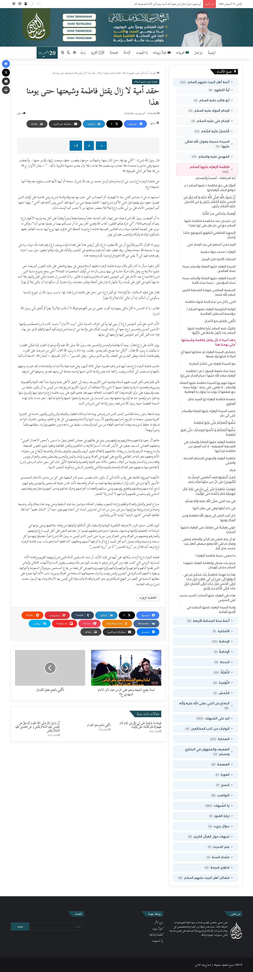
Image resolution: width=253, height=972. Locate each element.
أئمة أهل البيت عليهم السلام (135, 73)
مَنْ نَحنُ (198, 53)
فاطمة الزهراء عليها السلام (109, 73)
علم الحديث (218, 847)
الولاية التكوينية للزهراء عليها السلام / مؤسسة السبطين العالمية (211, 311)
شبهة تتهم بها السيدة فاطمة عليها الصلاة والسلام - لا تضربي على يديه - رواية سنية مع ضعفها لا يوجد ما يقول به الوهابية (208, 387)
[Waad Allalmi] (126, 27)
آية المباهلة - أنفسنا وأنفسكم (216, 178)
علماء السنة (218, 857)
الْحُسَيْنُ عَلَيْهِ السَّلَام (212, 131)
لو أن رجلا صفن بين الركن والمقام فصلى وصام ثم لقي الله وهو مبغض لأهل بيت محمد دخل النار (209, 543)
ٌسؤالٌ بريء (158, 928)
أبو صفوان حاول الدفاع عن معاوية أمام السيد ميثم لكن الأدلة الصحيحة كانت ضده (164, 4)
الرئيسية (153, 73)
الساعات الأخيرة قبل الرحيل (219, 259)
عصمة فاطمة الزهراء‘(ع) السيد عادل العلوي (212, 401)
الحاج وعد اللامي (203, 964)
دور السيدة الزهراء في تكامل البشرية (212, 364)
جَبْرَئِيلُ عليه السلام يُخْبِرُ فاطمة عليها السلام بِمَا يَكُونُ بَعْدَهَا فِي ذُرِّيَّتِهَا (212, 331)
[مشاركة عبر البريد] (6, 81)
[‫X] (6, 73)
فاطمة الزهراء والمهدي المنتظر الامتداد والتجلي (209, 460)
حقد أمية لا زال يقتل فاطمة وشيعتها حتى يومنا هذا (208, 342)
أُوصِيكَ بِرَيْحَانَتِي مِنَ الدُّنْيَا (219, 214)
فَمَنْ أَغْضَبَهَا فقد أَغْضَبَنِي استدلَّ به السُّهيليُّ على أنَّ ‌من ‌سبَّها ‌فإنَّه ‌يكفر (212, 479)
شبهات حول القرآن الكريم (208, 836)
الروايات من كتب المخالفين (207, 728)
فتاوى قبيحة (217, 867)
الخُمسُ (221, 693)
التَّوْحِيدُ (221, 682)
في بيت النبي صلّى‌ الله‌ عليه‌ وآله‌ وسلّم (210, 501)
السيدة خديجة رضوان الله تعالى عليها (207, 144)
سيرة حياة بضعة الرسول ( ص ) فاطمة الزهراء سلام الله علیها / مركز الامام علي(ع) (208, 373)
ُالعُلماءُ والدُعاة (156, 934)
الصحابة (220, 739)
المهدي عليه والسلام (210, 156)
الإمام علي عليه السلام (210, 121)
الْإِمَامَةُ (127, 53)
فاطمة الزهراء (147, 597)
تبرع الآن (158, 922)
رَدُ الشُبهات (217, 805)
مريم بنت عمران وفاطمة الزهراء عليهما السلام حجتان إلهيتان (209, 565)
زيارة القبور (219, 816)
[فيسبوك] (6, 64)
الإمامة (220, 641)
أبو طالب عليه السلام (211, 100)
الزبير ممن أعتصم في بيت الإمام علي (211, 245)
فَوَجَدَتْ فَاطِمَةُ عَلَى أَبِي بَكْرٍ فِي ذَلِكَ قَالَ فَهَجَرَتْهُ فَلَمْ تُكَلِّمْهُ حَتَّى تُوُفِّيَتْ (140, 725)
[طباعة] (6, 90)
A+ (76, 145)
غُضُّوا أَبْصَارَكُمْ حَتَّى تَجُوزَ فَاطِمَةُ (215, 423)
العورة (222, 774)
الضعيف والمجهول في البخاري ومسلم (207, 751)
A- (101, 146)
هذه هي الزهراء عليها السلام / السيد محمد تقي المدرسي (208, 598)
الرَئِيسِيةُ (212, 53)
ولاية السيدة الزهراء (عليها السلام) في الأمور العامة (211, 610)
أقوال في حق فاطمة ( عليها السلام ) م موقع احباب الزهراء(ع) (210, 188)
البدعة (222, 662)
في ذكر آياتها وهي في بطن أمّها (214, 508)
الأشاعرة (221, 631)
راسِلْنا (83, 53)
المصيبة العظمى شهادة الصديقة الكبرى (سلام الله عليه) (209, 292)
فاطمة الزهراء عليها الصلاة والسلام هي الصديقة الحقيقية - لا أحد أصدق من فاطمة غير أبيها (210, 446)
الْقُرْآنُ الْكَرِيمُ (97, 53)
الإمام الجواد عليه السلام (209, 110)
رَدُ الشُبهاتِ (142, 53)
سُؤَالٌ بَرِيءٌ (162, 53)
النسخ (222, 785)
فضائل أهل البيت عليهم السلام (203, 878)
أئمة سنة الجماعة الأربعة (208, 621)
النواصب (220, 795)
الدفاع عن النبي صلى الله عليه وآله (204, 705)
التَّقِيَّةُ (221, 672)
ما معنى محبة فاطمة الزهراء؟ (215, 556)
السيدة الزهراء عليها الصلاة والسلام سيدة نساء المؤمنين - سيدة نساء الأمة (209, 280)
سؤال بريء (219, 826)
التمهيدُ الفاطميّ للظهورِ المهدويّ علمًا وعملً (209, 235)
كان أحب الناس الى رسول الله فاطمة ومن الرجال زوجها (209, 518)
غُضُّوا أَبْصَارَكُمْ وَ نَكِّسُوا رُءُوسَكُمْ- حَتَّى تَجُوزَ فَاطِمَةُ (208, 432)
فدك (232, 470)
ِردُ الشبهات (157, 941)
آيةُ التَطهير (219, 90)
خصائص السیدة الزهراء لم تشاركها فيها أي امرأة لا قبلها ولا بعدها (208, 354)
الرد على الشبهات (213, 718)
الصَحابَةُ (114, 53)
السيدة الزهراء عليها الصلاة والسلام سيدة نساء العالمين (209, 269)
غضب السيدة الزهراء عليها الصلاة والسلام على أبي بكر (209, 413)
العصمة (220, 764)
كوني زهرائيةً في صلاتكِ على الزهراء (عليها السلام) (208, 530)
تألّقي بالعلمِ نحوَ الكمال (98, 725)
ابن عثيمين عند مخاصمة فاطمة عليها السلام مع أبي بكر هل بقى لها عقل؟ (210, 223)
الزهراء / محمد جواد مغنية (218, 252)
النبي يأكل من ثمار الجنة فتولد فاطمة (210, 302)
